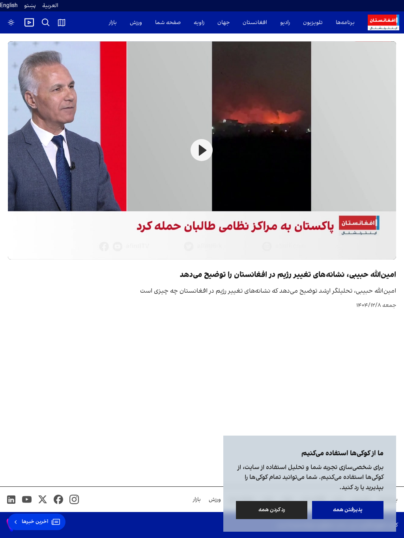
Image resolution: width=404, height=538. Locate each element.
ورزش (136, 23)
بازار (113, 23)
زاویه (199, 23)
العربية (50, 6)
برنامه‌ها (345, 23)
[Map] (61, 22)
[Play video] (29, 22)
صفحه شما (168, 23)
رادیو (285, 23)
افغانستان (255, 23)
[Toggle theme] (11, 22)
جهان (223, 23)
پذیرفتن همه (348, 510)
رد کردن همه (271, 510)
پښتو (30, 6)
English (9, 6)
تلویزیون (313, 23)
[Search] (45, 22)
